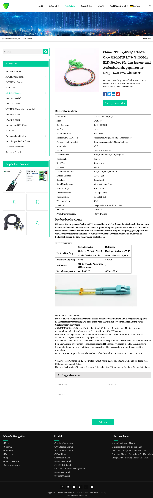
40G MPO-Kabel (12, 114)
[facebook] (62, 487)
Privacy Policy (100, 492)
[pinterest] (74, 487)
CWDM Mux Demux (14, 82)
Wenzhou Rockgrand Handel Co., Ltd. (129, 450)
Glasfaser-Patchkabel (15, 146)
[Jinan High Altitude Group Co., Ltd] (6, 6)
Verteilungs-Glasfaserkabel (17, 141)
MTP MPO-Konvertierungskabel (20, 109)
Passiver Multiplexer (15, 71)
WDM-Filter (10, 87)
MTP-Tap (9, 130)
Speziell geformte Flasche (124, 443)
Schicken (103, 422)
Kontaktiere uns (119, 6)
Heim (40, 6)
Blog (101, 6)
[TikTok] (86, 487)
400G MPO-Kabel (13, 98)
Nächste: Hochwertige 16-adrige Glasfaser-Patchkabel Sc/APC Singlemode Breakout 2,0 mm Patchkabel (102, 367)
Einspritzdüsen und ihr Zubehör (127, 447)
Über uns (54, 6)
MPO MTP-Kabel (25, 39)
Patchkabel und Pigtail (15, 136)
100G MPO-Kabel (13, 103)
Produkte (70, 6)
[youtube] (92, 487)
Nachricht (86, 6)
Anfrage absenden (115, 103)
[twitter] (68, 487)
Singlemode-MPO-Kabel (16, 125)
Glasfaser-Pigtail (13, 152)
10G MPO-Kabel (12, 120)
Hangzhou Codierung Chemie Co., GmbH (130, 457)
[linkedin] (80, 487)
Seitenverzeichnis (12, 465)
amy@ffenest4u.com (79, 495)
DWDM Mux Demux (14, 77)
